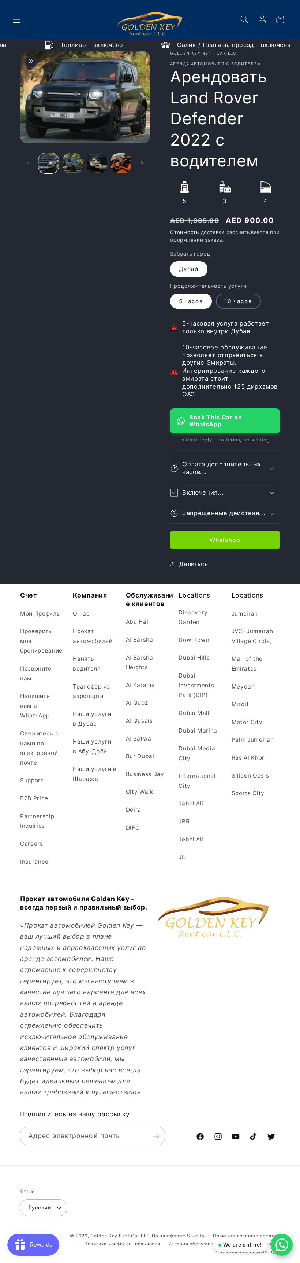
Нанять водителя (87, 663)
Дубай (189, 268)
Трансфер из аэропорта (91, 691)
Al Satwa (138, 738)
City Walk (139, 791)
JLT (184, 856)
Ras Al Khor (248, 757)
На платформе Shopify (178, 1235)
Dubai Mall (194, 712)
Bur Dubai (140, 756)
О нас (81, 613)
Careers (31, 843)
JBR (184, 821)
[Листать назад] (28, 163)
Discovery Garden (193, 617)
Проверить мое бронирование (41, 641)
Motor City (247, 722)
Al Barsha (139, 639)
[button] (17, 19)
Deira (133, 809)
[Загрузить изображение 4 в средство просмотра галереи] (121, 163)
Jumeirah (245, 613)
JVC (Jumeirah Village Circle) (252, 636)
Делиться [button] (193, 564)
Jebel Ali (191, 839)
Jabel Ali (191, 803)
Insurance (34, 861)
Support (32, 780)
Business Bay (145, 774)
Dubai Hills (194, 657)
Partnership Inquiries (37, 821)
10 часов (238, 301)
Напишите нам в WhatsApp (35, 706)
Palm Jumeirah (253, 739)
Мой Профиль (40, 613)
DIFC (133, 827)
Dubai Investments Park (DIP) (196, 685)
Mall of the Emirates (247, 663)
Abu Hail (138, 621)
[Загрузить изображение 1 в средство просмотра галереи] (48, 163)
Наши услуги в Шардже (95, 773)
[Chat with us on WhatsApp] (282, 1245)
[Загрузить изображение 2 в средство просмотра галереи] (73, 163)
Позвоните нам (36, 673)
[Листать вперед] (142, 163)
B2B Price (34, 798)
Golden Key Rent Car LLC (120, 1235)
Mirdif (240, 704)
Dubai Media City (197, 753)
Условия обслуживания (196, 1244)
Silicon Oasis (250, 775)
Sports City (248, 793)
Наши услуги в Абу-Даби (92, 746)
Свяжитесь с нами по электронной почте (39, 748)
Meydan (243, 686)
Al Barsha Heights (139, 662)
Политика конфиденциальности (122, 1244)
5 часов (191, 301)
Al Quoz (137, 702)
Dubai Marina (198, 730)
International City (197, 780)
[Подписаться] (156, 1136)
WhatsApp (225, 540)
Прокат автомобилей (92, 636)
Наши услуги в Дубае (92, 719)
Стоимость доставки (197, 232)
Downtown (194, 639)
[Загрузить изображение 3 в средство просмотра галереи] (97, 163)
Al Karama (140, 685)
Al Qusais (139, 720)
